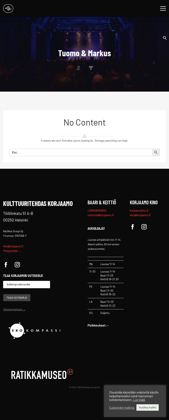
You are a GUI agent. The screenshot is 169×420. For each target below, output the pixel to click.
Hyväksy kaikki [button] (147, 407)
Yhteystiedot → (12, 250)
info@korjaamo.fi (13, 246)
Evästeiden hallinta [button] (121, 407)
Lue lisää (139, 400)
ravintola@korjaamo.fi (101, 215)
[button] (165, 37)
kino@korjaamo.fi (140, 215)
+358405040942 (97, 210)
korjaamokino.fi (139, 210)
